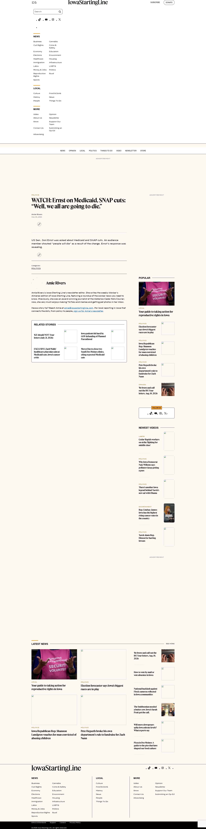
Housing (53, 59)
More (137, 778)
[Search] (60, 12)
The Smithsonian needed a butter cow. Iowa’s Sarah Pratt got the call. (145, 709)
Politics (52, 70)
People (36, 101)
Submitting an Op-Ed (165, 794)
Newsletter (54, 118)
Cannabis (53, 41)
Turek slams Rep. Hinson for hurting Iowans (147, 538)
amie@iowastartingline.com (78, 308)
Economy (37, 51)
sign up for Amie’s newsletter (88, 311)
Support (53, 822)
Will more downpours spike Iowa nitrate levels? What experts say (145, 727)
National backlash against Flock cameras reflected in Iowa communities (145, 691)
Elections (37, 55)
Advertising (38, 134)
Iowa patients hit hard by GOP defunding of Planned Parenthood (93, 336)
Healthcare (38, 59)
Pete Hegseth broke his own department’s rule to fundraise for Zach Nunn (148, 371)
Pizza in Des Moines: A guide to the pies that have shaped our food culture (145, 745)
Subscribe (155, 2)
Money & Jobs (39, 70)
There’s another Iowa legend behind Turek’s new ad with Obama (149, 490)
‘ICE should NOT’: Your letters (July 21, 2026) (44, 336)
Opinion (52, 114)
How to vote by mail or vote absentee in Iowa (144, 673)
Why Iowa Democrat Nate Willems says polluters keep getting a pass (149, 466)
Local (82, 150)
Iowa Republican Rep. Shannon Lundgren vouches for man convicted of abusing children (148, 349)
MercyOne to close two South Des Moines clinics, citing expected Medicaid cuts (93, 353)
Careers (63, 822)
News (51, 97)
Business (37, 41)
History (36, 97)
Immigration (38, 62)
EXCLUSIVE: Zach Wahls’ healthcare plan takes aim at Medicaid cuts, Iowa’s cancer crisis (47, 353)
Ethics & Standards (38, 822)
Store (35, 122)
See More (170, 643)
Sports (36, 80)
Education (53, 51)
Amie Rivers (36, 214)
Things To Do (55, 101)
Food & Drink (55, 93)
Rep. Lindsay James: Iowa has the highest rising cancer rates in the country (148, 514)
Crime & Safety (59, 787)
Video (36, 114)
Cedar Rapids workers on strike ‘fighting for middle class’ (149, 442)
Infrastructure (55, 62)
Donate (169, 2)
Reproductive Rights (40, 813)
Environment (55, 55)
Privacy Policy (75, 822)
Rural (51, 73)
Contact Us (38, 128)
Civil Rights (38, 45)
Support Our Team (163, 791)
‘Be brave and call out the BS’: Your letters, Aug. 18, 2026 (148, 390)
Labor (36, 66)
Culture (36, 93)
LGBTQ (52, 66)
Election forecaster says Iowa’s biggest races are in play (147, 329)
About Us (37, 118)
